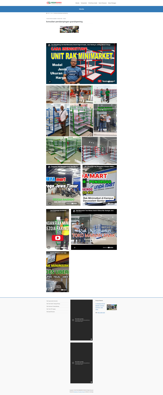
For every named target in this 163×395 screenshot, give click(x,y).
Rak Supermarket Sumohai (52, 301)
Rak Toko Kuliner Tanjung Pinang (53, 303)
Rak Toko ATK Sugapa (51, 309)
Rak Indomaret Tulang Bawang (53, 306)
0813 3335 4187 (101, 312)
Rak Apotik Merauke (51, 311)
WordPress (76, 391)
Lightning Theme (82, 391)
